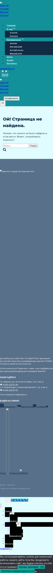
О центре (14, 33)
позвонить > (6, 548)
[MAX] (3, 74)
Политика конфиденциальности (17, 571)
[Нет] (36, 571)
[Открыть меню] (3, 103)
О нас (7, 515)
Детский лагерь (16, 50)
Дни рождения (16, 47)
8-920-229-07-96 (10, 384)
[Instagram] (1, 553)
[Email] (8, 553)
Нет (42, 566)
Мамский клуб (16, 53)
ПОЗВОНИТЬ (11, 98)
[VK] (6, 74)
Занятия (13, 43)
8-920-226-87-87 (10, 390)
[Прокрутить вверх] (2, 500)
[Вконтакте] (5, 553)
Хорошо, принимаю (28, 566)
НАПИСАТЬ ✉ (7, 68)
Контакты (12, 63)
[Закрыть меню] (0, 506)
